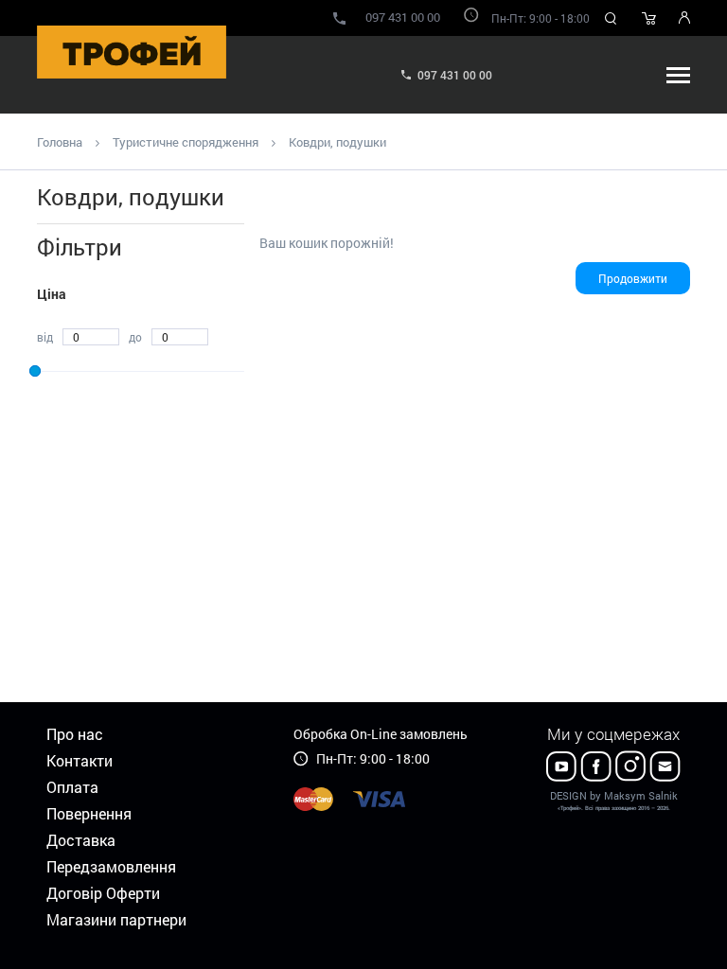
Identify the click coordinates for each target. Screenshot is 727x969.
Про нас (74, 734)
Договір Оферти (103, 893)
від (45, 336)
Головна (59, 141)
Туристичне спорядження (185, 141)
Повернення (89, 813)
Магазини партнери (116, 919)
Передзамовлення (111, 866)
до (135, 336)
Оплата (72, 787)
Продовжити (632, 278)
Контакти (79, 760)
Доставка (80, 840)
